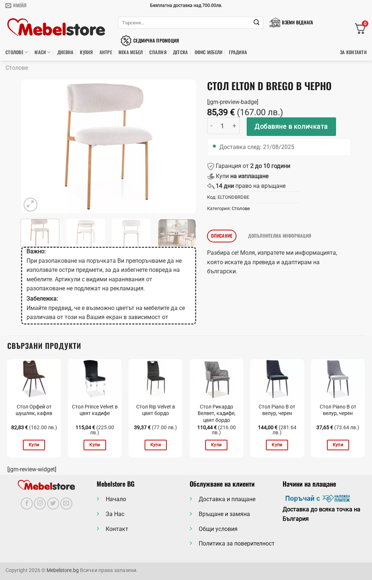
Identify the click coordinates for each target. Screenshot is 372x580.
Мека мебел (130, 52)
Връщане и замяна (224, 514)
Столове (14, 52)
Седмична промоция (156, 40)
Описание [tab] (221, 235)
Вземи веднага (297, 22)
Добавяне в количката (291, 126)
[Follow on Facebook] (27, 503)
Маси (40, 52)
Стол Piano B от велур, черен (277, 410)
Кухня (86, 52)
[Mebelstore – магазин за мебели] (56, 27)
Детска (180, 52)
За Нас (115, 514)
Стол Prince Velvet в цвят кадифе (95, 410)
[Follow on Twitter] (53, 503)
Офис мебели (209, 52)
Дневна (65, 52)
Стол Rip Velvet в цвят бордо (155, 410)
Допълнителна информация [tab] (279, 235)
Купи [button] (34, 444)
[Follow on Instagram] (40, 503)
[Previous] (33, 146)
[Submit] (256, 23)
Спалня (157, 52)
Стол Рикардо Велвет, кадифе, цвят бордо (216, 413)
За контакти (353, 52)
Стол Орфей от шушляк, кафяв (34, 410)
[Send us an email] (66, 503)
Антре (106, 52)
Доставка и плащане (227, 499)
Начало (116, 499)
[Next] (183, 146)
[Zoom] (31, 205)
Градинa (238, 52)
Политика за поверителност (237, 543)
